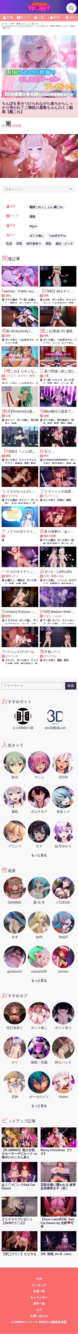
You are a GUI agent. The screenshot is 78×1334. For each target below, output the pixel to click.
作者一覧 (39, 1291)
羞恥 (63, 423)
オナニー (10, 420)
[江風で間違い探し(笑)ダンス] (43, 375)
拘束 (68, 463)
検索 (70, 685)
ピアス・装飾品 (13, 463)
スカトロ (57, 379)
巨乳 (19, 243)
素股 (56, 423)
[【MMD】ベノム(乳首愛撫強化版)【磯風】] (5, 455)
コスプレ (10, 660)
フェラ (56, 343)
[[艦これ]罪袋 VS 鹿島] (43, 335)
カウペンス (12, 656)
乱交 (9, 243)
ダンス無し (37, 235)
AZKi (47, 576)
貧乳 (66, 660)
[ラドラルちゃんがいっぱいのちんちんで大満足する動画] (5, 495)
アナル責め (11, 299)
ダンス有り (25, 303)
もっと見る (39, 855)
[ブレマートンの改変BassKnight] (43, 495)
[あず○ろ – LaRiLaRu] (43, 576)
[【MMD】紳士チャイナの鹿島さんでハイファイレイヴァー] (43, 295)
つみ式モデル (57, 235)
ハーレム (62, 580)
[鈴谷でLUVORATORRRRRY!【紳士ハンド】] (43, 455)
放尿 (49, 383)
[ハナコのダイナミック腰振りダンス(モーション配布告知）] (5, 576)
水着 (18, 583)
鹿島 (32, 216)
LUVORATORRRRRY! (56, 459)
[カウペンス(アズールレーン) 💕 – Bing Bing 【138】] (5, 656)
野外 (33, 463)
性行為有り (34, 243)
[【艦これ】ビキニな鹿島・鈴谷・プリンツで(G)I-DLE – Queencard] (5, 375)
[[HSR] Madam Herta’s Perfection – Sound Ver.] (43, 616)
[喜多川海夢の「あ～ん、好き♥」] (43, 536)
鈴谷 (32, 375)
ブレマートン (51, 495)
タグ (39, 1309)
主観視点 (55, 583)
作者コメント (14, 189)
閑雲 (8, 616)
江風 (46, 375)
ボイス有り (67, 343)
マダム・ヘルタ (52, 616)
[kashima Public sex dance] (5, 295)
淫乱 (48, 243)
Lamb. (46, 299)
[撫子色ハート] (43, 656)
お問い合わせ (39, 1316)
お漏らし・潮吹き (15, 580)
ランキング (39, 1285)
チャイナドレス (28, 459)
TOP (39, 1279)
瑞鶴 (46, 415)
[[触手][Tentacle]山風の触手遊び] (5, 415)
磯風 (8, 455)
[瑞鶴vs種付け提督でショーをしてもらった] (43, 415)
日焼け (61, 500)
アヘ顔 (23, 299)
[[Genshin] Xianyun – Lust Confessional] (5, 616)
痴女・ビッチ (64, 243)
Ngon (33, 226)
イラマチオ (11, 620)
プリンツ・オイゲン (17, 375)
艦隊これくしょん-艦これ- (47, 207)
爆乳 (68, 500)
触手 (14, 423)
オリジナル (12, 495)
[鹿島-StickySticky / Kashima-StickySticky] (5, 335)
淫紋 (49, 423)
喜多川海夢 (50, 536)
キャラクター (39, 1297)
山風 (8, 415)
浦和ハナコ (12, 576)
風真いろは (57, 576)
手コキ (65, 543)
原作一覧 (39, 1303)
